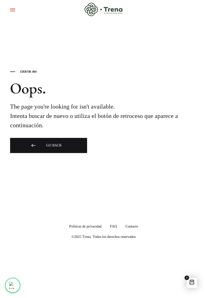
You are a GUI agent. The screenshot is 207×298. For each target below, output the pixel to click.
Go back (53, 145)
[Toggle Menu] (12, 10)
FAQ (113, 226)
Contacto (131, 226)
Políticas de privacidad (85, 226)
